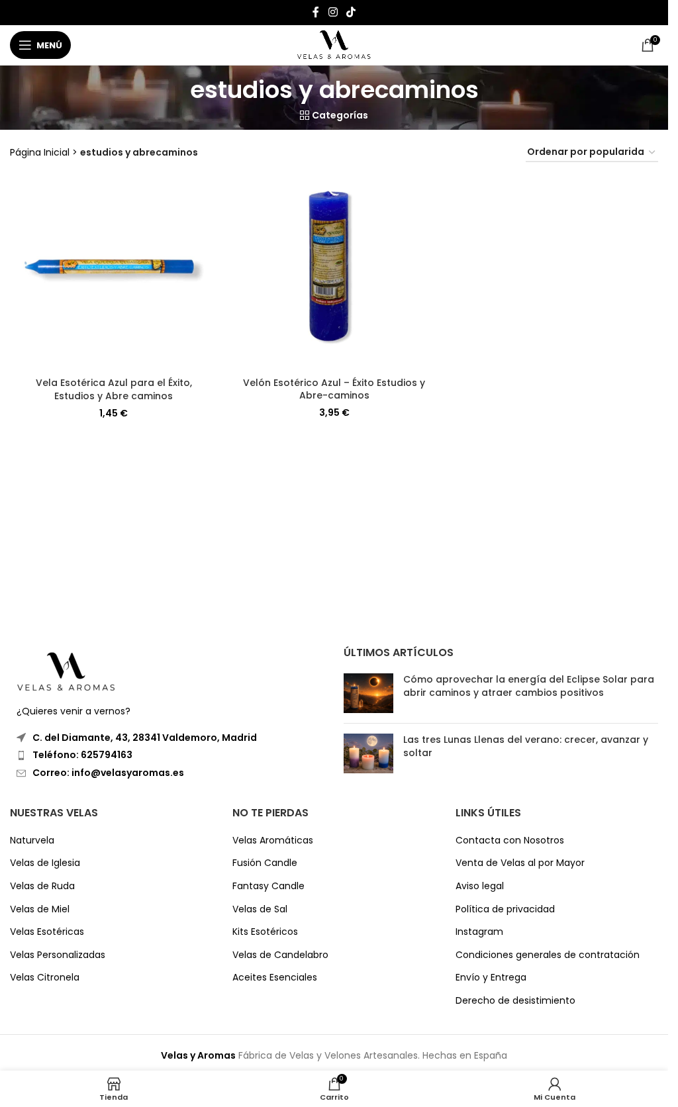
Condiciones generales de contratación (548, 955)
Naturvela (32, 840)
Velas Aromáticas (272, 840)
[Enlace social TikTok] (351, 12)
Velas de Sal (259, 909)
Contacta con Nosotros (510, 840)
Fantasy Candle (268, 886)
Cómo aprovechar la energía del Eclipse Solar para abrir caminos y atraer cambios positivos (528, 686)
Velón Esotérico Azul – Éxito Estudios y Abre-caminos (334, 389)
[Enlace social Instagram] (333, 12)
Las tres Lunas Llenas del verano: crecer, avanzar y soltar (525, 746)
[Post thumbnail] (368, 693)
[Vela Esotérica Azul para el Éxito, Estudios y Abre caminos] (113, 273)
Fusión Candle (264, 863)
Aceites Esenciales (274, 977)
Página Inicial (40, 152)
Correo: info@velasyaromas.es (108, 772)
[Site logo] (334, 44)
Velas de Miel (40, 909)
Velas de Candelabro (280, 955)
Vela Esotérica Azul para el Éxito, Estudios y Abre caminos (114, 389)
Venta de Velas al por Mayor (520, 863)
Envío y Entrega (491, 977)
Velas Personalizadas (57, 955)
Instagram (479, 932)
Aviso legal (480, 886)
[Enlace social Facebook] (316, 12)
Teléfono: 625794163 (82, 754)
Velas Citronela (44, 977)
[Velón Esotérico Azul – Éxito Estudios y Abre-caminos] (334, 272)
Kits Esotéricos (265, 932)
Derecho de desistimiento (515, 1000)
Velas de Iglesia (45, 863)
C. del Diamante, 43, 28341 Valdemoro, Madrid (144, 737)
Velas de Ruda (42, 886)
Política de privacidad (505, 909)
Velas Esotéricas (47, 932)
